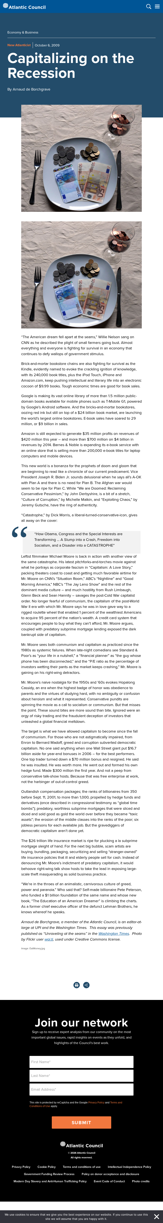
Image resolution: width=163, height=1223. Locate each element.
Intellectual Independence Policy (129, 1167)
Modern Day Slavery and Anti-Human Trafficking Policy (50, 1181)
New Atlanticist (19, 45)
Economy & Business (22, 32)
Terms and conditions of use (82, 1167)
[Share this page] (86, 985)
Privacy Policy (96, 1102)
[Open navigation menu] (157, 6)
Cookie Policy (47, 1167)
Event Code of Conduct (109, 1181)
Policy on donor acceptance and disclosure (110, 1174)
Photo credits (141, 1181)
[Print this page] (76, 985)
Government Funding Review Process (49, 1174)
